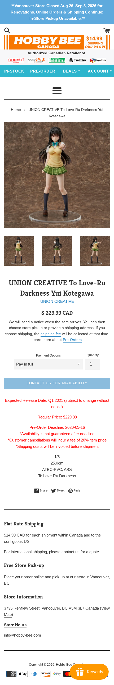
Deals (70, 71)
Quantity (93, 355)
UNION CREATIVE (57, 301)
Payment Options (48, 355)
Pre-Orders (72, 339)
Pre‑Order (42, 71)
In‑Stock (14, 71)
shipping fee (51, 334)
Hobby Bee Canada (70, 664)
